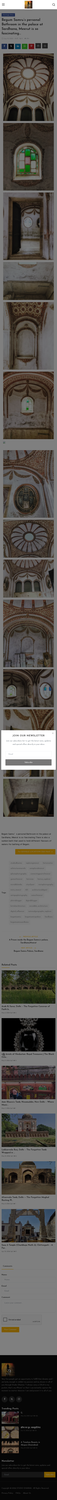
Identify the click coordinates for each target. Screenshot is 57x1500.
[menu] (3, 5)
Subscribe (28, 762)
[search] (53, 5)
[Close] (53, 733)
